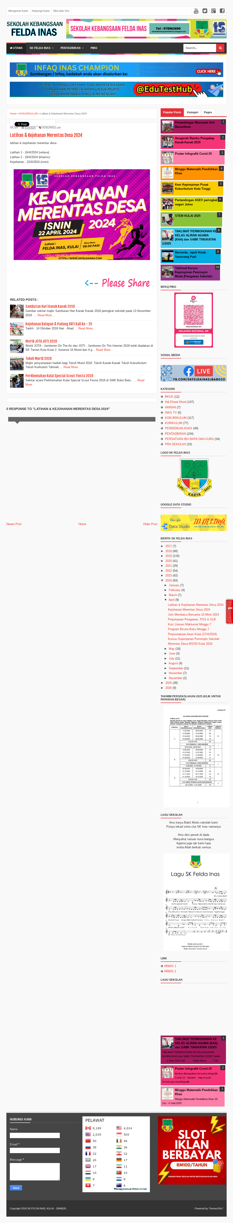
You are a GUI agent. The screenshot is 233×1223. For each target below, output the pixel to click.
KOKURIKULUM (51, 127)
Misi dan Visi (61, 11)
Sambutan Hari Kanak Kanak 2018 (50, 306)
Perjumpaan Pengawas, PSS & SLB (192, 619)
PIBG (94, 48)
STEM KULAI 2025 (187, 215)
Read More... (46, 315)
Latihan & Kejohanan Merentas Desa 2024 (195, 604)
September (176, 668)
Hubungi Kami (41, 11)
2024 (168, 580)
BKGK (169, 396)
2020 (168, 561)
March (173, 595)
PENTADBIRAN (175, 433)
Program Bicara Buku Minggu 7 (188, 629)
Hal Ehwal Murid (175, 402)
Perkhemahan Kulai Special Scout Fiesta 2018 (59, 376)
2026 (168, 688)
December (175, 678)
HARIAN (170, 407)
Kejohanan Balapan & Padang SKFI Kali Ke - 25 (58, 324)
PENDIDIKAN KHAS (178, 428)
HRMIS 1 (170, 966)
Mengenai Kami (18, 11)
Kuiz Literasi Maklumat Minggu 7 (189, 624)
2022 (168, 570)
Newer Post (14, 524)
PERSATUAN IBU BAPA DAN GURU (189, 439)
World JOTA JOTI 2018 (41, 341)
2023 (168, 575)
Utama (17, 48)
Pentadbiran (71, 48)
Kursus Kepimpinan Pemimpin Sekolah (193, 639)
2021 (168, 565)
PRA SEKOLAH (175, 444)
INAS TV (171, 412)
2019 (168, 556)
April (172, 599)
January (174, 585)
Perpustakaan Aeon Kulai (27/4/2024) (192, 634)
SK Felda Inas (40, 48)
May (172, 648)
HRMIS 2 (170, 971)
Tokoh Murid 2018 (38, 358)
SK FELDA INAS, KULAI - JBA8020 (46, 1208)
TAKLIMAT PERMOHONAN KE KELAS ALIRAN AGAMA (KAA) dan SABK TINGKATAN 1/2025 (196, 1043)
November (175, 673)
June (172, 653)
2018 (168, 551)
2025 (168, 683)
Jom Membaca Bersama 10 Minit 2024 (193, 614)
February (174, 590)
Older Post (150, 524)
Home (82, 524)
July (171, 658)
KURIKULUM (173, 423)
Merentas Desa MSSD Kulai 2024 (190, 643)
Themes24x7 (216, 1208)
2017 (168, 546)
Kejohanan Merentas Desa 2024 (189, 609)
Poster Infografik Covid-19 (193, 153)
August (173, 663)
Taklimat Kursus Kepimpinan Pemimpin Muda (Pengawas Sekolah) (193, 272)
